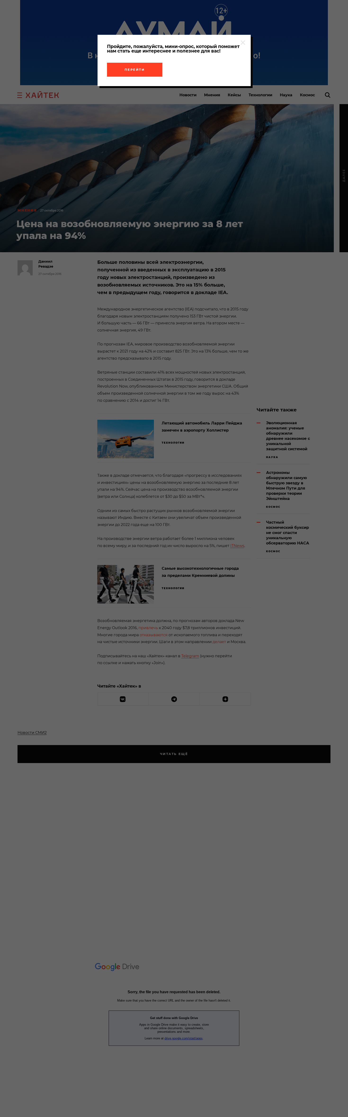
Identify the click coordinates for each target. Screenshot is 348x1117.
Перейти (135, 69)
